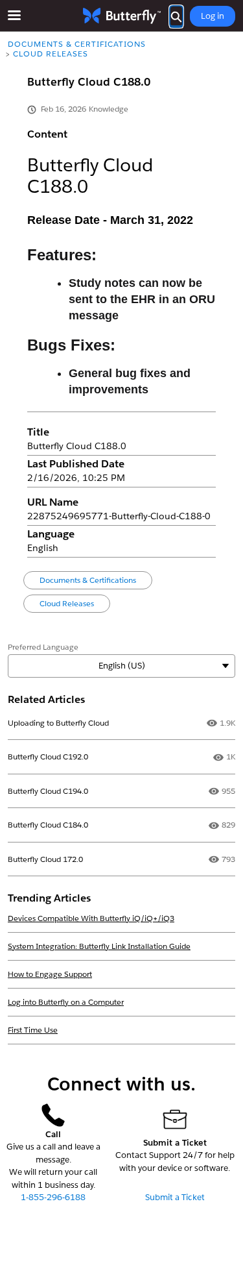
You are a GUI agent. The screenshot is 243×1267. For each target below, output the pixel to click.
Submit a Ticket (175, 1197)
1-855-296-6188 (53, 1197)
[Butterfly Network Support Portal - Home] (122, 16)
